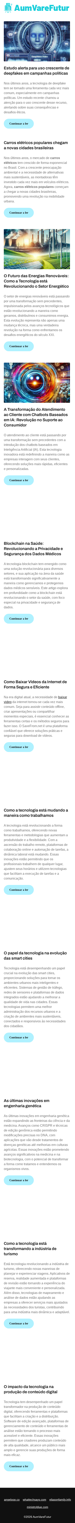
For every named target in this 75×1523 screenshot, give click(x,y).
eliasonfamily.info (60, 1499)
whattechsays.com (34, 1499)
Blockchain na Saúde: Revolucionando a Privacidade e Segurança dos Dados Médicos (33, 548)
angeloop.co (12, 1499)
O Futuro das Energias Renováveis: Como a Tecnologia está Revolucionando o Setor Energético (36, 281)
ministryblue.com (37, 1507)
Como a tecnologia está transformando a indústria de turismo (30, 1248)
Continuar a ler (18, 123)
